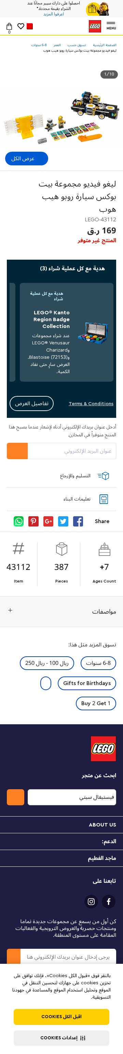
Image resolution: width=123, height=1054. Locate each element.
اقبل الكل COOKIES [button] (61, 1017)
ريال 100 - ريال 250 (47, 663)
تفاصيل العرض (32, 403)
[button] (61, 1038)
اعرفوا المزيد (53, 14)
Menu (111, 27)
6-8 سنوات (98, 663)
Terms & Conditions (91, 404)
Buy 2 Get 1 (96, 703)
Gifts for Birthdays (87, 683)
